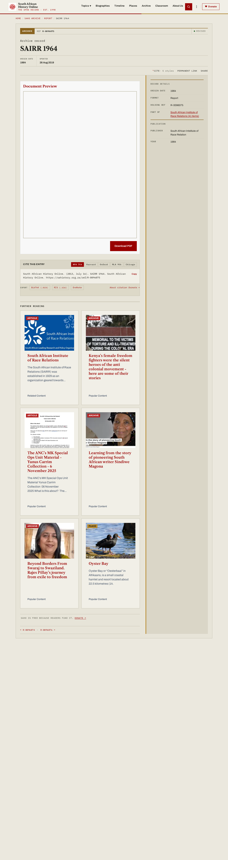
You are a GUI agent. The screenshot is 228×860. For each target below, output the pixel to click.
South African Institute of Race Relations (47, 358)
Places (133, 5)
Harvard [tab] (91, 264)
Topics (86, 5)
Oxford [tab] (104, 264)
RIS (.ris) (60, 287)
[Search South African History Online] (188, 6)
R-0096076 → (47, 630)
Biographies (103, 5)
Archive (146, 5)
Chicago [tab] (130, 264)
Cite (163, 70)
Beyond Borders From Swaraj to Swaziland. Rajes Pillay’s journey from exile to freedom (47, 570)
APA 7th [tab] (77, 264)
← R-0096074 (27, 630)
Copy (134, 274)
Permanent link (187, 70)
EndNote (77, 287)
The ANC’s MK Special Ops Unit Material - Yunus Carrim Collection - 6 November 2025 (47, 462)
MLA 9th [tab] (116, 264)
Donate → (80, 618)
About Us (178, 5)
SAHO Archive (32, 18)
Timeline (119, 5)
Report (48, 18)
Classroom (161, 5)
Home (18, 18)
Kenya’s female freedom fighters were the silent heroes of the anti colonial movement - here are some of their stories (110, 367)
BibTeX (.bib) (39, 287)
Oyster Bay (98, 563)
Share (204, 70)
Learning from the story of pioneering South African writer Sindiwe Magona (110, 459)
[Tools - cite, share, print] (196, 7)
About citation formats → (125, 287)
